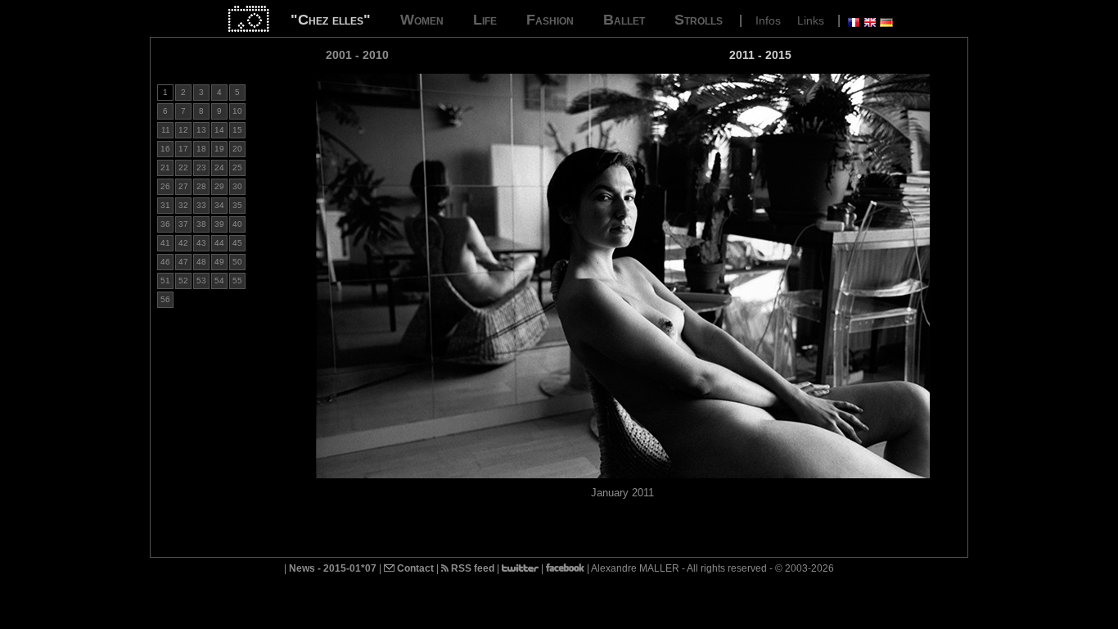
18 (201, 148)
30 (237, 186)
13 (201, 129)
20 (237, 148)
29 (219, 186)
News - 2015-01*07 (332, 568)
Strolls (698, 19)
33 (201, 205)
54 (219, 280)
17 (183, 148)
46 (165, 261)
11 (165, 129)
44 (219, 242)
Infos (768, 20)
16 (165, 148)
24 (219, 167)
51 (165, 280)
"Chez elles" (331, 19)
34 (219, 205)
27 (183, 186)
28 (201, 186)
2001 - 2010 (357, 54)
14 (219, 129)
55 (237, 280)
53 (201, 280)
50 (237, 261)
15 (237, 129)
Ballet (624, 19)
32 (183, 205)
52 (183, 280)
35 (237, 205)
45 (237, 242)
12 (183, 129)
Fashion (550, 19)
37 (183, 224)
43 (201, 242)
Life (485, 19)
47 (183, 261)
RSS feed (471, 568)
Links (810, 20)
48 (201, 261)
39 (219, 224)
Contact (414, 568)
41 (165, 242)
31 (165, 205)
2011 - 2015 (760, 54)
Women (422, 19)
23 (201, 167)
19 (219, 148)
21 (165, 167)
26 (165, 186)
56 (165, 299)
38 (201, 224)
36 (165, 224)
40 (237, 224)
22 (183, 167)
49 (219, 261)
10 (237, 110)
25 (237, 167)
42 (183, 242)
